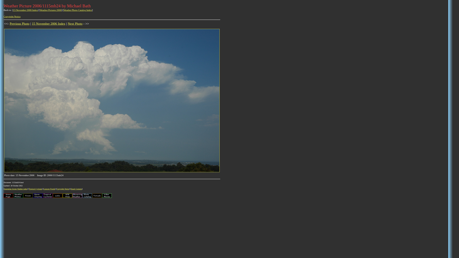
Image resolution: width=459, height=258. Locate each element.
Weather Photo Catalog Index (77, 10)
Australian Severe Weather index (15, 189)
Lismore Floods (49, 189)
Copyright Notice (12, 16)
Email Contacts (76, 189)
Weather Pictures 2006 (50, 10)
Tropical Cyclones (35, 189)
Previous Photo (19, 23)
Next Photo (75, 23)
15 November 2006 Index (25, 10)
